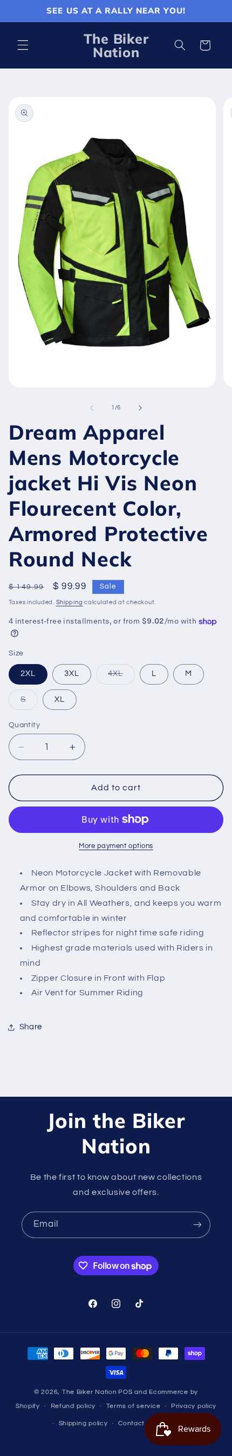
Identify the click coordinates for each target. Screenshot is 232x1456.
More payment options (116, 846)
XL (59, 699)
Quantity (24, 725)
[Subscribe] (197, 1225)
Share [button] (30, 1027)
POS (125, 1392)
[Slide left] (92, 408)
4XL (121, 676)
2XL (28, 673)
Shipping (69, 602)
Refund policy (73, 1406)
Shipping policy (83, 1423)
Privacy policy (193, 1406)
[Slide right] (140, 408)
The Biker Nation (89, 1392)
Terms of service (133, 1406)
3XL (71, 673)
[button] (22, 45)
